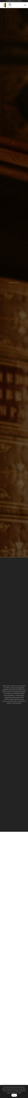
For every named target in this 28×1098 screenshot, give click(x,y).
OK (14, 1095)
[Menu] (25, 5)
